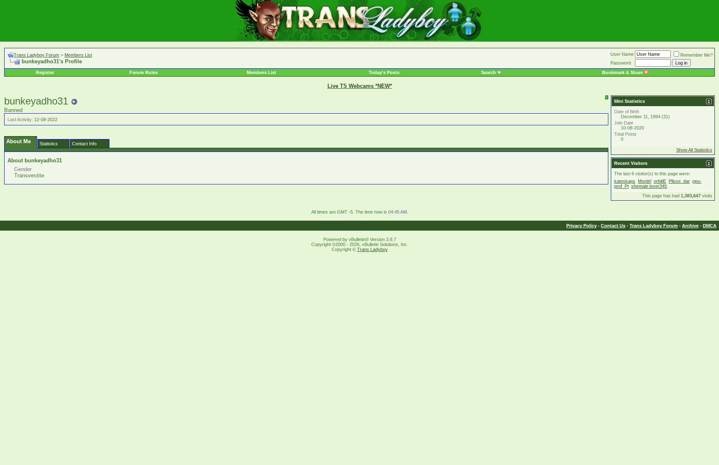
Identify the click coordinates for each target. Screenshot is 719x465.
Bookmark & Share (623, 72)
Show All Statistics (694, 149)
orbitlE (660, 181)
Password (620, 62)
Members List (78, 54)
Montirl (644, 181)
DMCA (710, 225)
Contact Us (613, 225)
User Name (622, 54)
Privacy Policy (581, 225)
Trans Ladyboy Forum (36, 54)
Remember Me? (696, 54)
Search (488, 72)
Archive (690, 225)
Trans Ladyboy (372, 249)
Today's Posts (384, 72)
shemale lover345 (649, 186)
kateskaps (624, 181)
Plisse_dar (679, 181)
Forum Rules (143, 72)
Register (45, 72)
